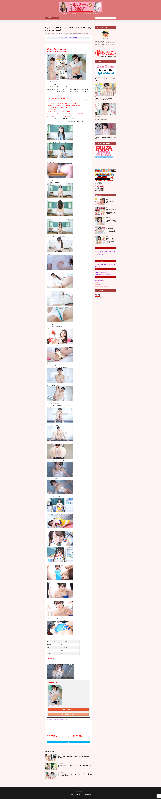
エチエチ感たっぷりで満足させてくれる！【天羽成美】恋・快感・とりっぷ (75, 765)
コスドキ (106, 286)
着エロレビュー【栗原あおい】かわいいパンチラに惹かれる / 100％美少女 (73, 756)
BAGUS (101, 286)
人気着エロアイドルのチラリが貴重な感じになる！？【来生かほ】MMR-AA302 (105, 99)
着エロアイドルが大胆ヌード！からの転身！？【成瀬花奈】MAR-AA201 (111, 240)
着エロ (87, 33)
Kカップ (101, 254)
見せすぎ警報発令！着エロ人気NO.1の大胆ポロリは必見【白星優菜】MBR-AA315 (111, 230)
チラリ (77, 33)
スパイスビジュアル (72, 33)
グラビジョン (98, 284)
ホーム (59, 13)
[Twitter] (68, 742)
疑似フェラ (84, 33)
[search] (115, 18)
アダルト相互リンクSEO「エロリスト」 (103, 295)
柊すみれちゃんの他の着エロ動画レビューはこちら (58, 719)
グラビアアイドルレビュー (77, 13)
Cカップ (61, 33)
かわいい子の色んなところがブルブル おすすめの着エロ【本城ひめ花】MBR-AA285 (75, 774)
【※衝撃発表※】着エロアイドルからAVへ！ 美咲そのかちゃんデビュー (111, 221)
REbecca (97, 286)
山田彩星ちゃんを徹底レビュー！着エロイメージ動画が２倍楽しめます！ (105, 138)
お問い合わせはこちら (97, 13)
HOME (47, 20)
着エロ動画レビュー (66, 13)
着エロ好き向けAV (87, 13)
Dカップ (111, 251)
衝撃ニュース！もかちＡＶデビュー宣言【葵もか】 (111, 201)
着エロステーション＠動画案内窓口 (84, 794)
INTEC (96, 282)
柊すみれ (79, 33)
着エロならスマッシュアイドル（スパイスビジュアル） (105, 79)
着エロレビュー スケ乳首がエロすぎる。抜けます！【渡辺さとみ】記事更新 (111, 211)
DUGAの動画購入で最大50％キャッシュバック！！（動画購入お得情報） (105, 183)
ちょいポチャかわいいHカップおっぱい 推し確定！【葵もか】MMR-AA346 (105, 118)
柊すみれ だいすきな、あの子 (54, 81)
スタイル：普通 (65, 33)
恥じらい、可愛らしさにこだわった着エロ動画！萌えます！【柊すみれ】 (71, 20)
